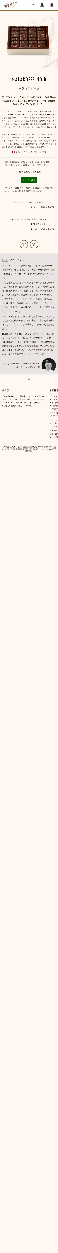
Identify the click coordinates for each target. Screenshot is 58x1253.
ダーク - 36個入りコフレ (44, 207)
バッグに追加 (29, 180)
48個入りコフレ (40, 224)
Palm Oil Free (23, 244)
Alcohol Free (34, 244)
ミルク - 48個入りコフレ (44, 229)
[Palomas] (10, 5)
